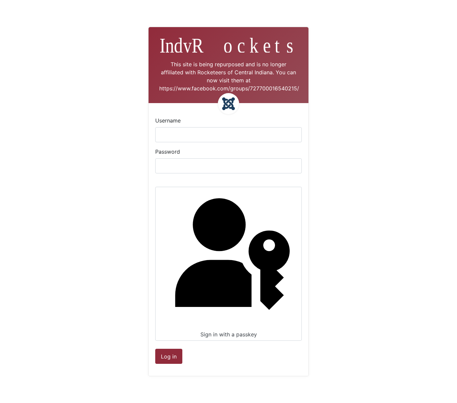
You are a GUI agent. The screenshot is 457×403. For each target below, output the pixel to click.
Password (167, 151)
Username (168, 120)
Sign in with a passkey (228, 334)
